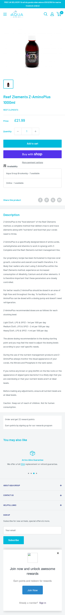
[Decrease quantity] (17, 131)
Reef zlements (10, 110)
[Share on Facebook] (40, 200)
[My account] (52, 14)
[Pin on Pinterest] (46, 200)
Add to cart (32, 143)
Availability (12, 166)
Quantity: (7, 131)
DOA (23, 464)
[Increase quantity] (35, 131)
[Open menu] (5, 14)
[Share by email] (59, 200)
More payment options (32, 162)
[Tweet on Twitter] (53, 200)
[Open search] (46, 14)
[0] (59, 14)
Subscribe (13, 540)
